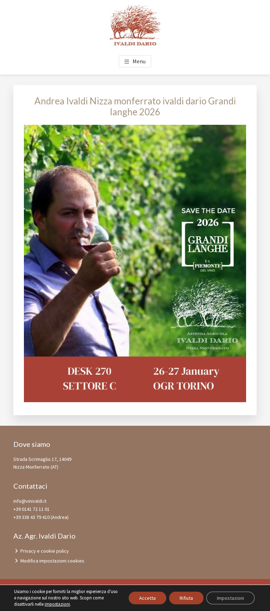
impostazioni (57, 604)
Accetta (147, 598)
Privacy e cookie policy (44, 551)
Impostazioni (230, 598)
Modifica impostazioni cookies (52, 561)
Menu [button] (139, 61)
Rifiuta (186, 598)
